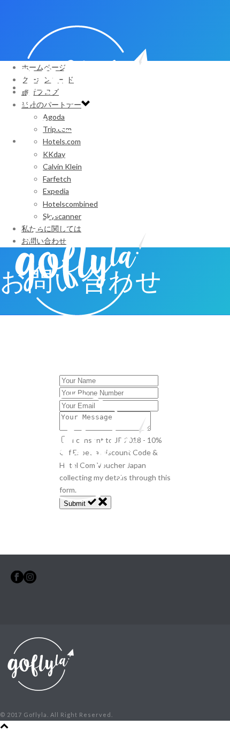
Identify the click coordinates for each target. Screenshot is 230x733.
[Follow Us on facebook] (17, 580)
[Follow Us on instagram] (30, 580)
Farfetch (57, 178)
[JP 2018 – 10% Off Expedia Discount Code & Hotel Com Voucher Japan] (80, 342)
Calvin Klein (62, 166)
